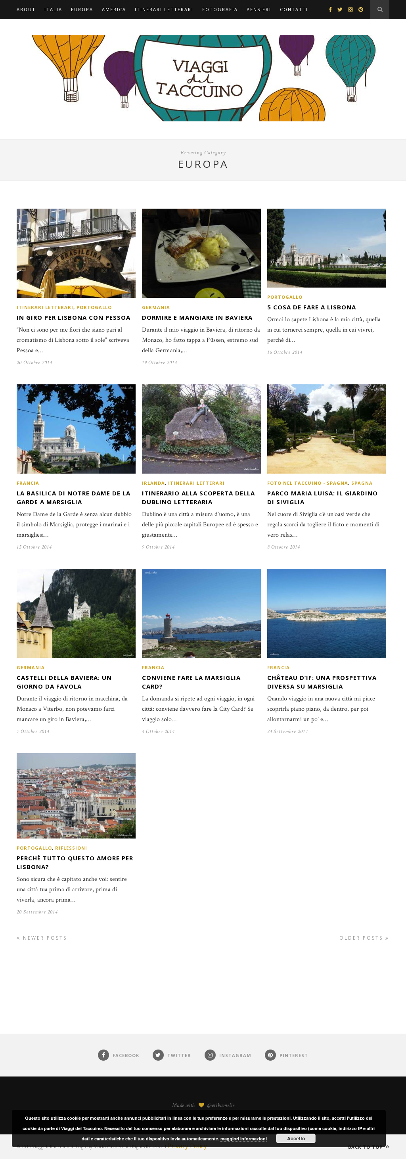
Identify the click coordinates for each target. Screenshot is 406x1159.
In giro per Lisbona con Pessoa (73, 317)
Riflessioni (71, 848)
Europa (82, 9)
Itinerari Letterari (164, 9)
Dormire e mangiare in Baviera (197, 317)
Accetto (296, 1138)
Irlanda (153, 483)
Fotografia (220, 9)
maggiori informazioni (243, 1139)
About (26, 9)
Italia (53, 9)
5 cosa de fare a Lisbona (311, 307)
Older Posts (362, 937)
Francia (28, 483)
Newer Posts (44, 937)
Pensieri (259, 9)
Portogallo (94, 307)
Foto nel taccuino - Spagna (307, 483)
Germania (156, 307)
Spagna (362, 483)
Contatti (294, 9)
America (114, 9)
